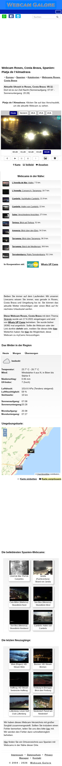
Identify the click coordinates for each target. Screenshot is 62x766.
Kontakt (37, 758)
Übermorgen (31, 353)
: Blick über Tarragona (26, 238)
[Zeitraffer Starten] (15, 158)
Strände (8, 319)
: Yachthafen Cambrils (25, 199)
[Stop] (28, 158)
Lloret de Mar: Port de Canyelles (19, 577)
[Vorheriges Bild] (7, 158)
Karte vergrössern (51, 479)
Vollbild (30, 164)
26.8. (33, 113)
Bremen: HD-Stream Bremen (43, 665)
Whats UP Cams (49, 264)
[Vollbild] (45, 158)
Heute (13, 113)
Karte (18, 164)
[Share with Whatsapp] (4, 16)
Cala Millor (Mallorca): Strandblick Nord (19, 603)
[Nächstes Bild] (36, 158)
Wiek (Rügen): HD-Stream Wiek (19, 665)
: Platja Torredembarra (28, 254)
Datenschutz (34, 755)
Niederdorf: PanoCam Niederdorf (43, 712)
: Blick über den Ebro (25, 230)
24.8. (49, 113)
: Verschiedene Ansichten (25, 214)
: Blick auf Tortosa (23, 222)
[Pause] (21, 158)
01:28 (23, 152)
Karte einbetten (28, 479)
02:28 (31, 152)
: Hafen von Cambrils (25, 207)
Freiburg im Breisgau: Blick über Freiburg (43, 689)
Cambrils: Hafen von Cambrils (43, 627)
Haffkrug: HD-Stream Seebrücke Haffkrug (19, 689)
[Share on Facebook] (11, 16)
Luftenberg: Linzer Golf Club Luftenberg (19, 712)
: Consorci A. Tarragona (26, 191)
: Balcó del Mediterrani (26, 246)
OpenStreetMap (43, 474)
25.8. (41, 113)
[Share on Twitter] (18, 16)
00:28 (15, 152)
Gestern (23, 113)
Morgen (17, 353)
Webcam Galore (40, 763)
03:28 (38, 152)
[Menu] (58, 11)
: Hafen (23, 183)
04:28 (46, 152)
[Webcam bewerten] (55, 158)
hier (55, 328)
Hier (6, 742)
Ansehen (43, 164)
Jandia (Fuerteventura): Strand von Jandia (43, 579)
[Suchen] (57, 17)
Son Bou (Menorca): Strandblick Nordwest (19, 627)
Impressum (17, 755)
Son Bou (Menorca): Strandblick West (43, 603)
